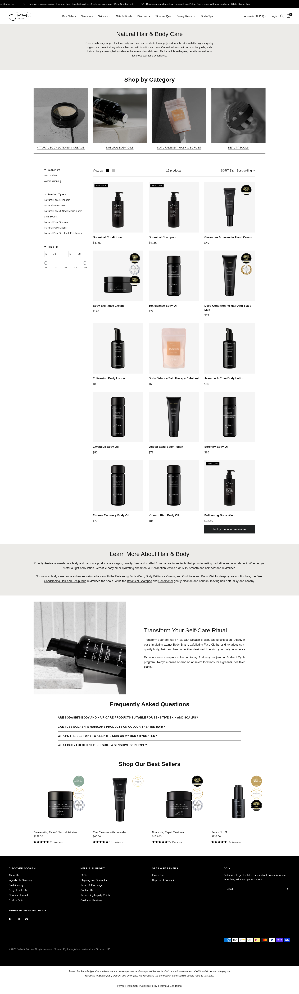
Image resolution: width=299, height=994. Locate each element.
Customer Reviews (91, 900)
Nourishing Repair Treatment (168, 832)
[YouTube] (29, 919)
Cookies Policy (148, 985)
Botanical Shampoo (139, 581)
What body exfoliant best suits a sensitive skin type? (102, 745)
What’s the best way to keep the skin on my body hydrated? (107, 735)
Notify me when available (229, 529)
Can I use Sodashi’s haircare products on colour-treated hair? (111, 726)
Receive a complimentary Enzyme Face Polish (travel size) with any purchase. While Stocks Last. (67, 4)
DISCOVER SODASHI (23, 868)
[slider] (46, 263)
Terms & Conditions (171, 985)
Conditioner (165, 581)
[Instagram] (21, 919)
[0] (287, 16)
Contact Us (86, 890)
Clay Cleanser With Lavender (109, 832)
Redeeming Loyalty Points (95, 895)
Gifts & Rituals (124, 16)
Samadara (87, 16)
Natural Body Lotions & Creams (61, 147)
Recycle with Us (18, 890)
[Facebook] (12, 919)
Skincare (103, 16)
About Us (14, 875)
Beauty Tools (238, 147)
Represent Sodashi (163, 880)
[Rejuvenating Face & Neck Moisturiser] (61, 800)
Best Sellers (69, 16)
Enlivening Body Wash (129, 576)
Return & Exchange (91, 885)
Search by (54, 170)
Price (53, 246)
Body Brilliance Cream (160, 576)
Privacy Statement (127, 985)
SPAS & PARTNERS (165, 868)
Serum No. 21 (219, 832)
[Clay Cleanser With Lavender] (120, 800)
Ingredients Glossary (20, 880)
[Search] (282, 16)
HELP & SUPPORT (92, 868)
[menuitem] (69, 16)
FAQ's (84, 875)
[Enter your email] (286, 889)
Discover (142, 16)
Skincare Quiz (163, 16)
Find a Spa (207, 16)
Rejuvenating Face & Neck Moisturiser (55, 832)
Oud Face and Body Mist (198, 576)
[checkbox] (64, 175)
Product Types (57, 194)
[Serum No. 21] (238, 800)
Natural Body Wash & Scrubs (179, 147)
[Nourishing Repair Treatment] (179, 800)
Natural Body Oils (120, 147)
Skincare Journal (18, 895)
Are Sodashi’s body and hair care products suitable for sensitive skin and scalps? (128, 717)
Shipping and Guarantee (94, 880)
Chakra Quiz (16, 900)
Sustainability (16, 885)
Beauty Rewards (186, 16)
